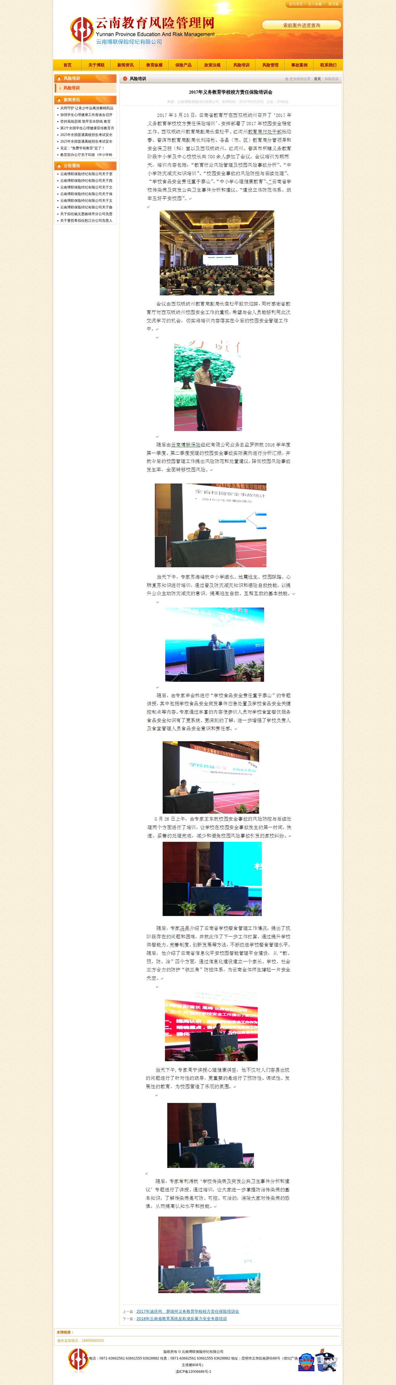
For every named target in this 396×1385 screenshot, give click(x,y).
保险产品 (183, 65)
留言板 (333, 4)
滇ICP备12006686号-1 (193, 1372)
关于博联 (96, 65)
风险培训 (241, 65)
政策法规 (212, 65)
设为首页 (296, 4)
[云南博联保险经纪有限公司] (142, 37)
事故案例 (299, 65)
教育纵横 (154, 65)
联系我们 (328, 65)
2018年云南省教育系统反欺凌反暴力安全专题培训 (182, 1318)
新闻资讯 (125, 65)
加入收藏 (315, 4)
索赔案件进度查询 (301, 25)
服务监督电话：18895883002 (80, 1341)
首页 (67, 65)
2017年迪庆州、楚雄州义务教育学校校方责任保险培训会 (188, 1311)
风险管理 (270, 65)
